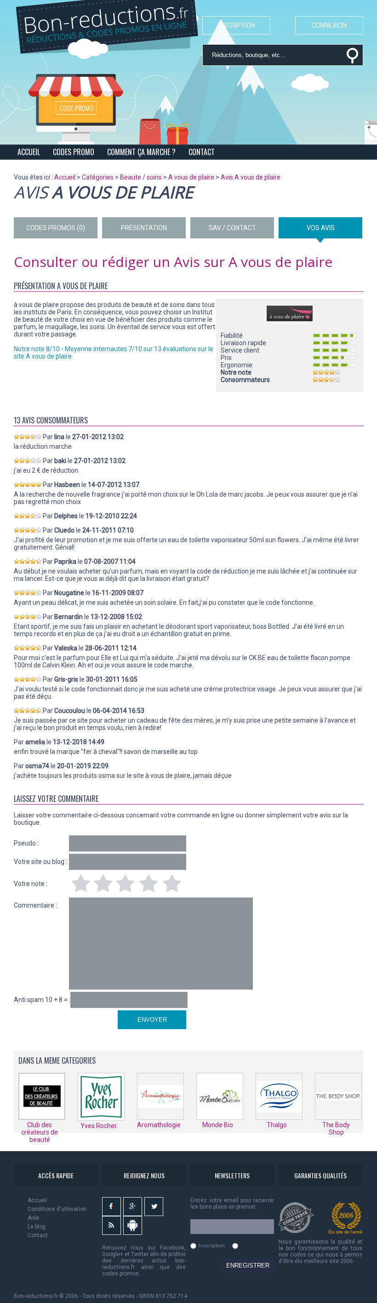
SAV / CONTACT (232, 228)
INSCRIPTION (236, 25)
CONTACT (201, 151)
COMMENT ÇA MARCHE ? (141, 151)
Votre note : (30, 883)
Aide (33, 1218)
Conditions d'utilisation (57, 1209)
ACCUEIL (28, 151)
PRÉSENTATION (144, 228)
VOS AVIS (321, 228)
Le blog (37, 1226)
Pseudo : (26, 843)
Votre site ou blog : (40, 861)
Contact (38, 1235)
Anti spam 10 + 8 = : (42, 999)
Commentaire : (35, 905)
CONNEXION (329, 25)
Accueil (37, 1200)
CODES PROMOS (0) (55, 228)
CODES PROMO (73, 151)
